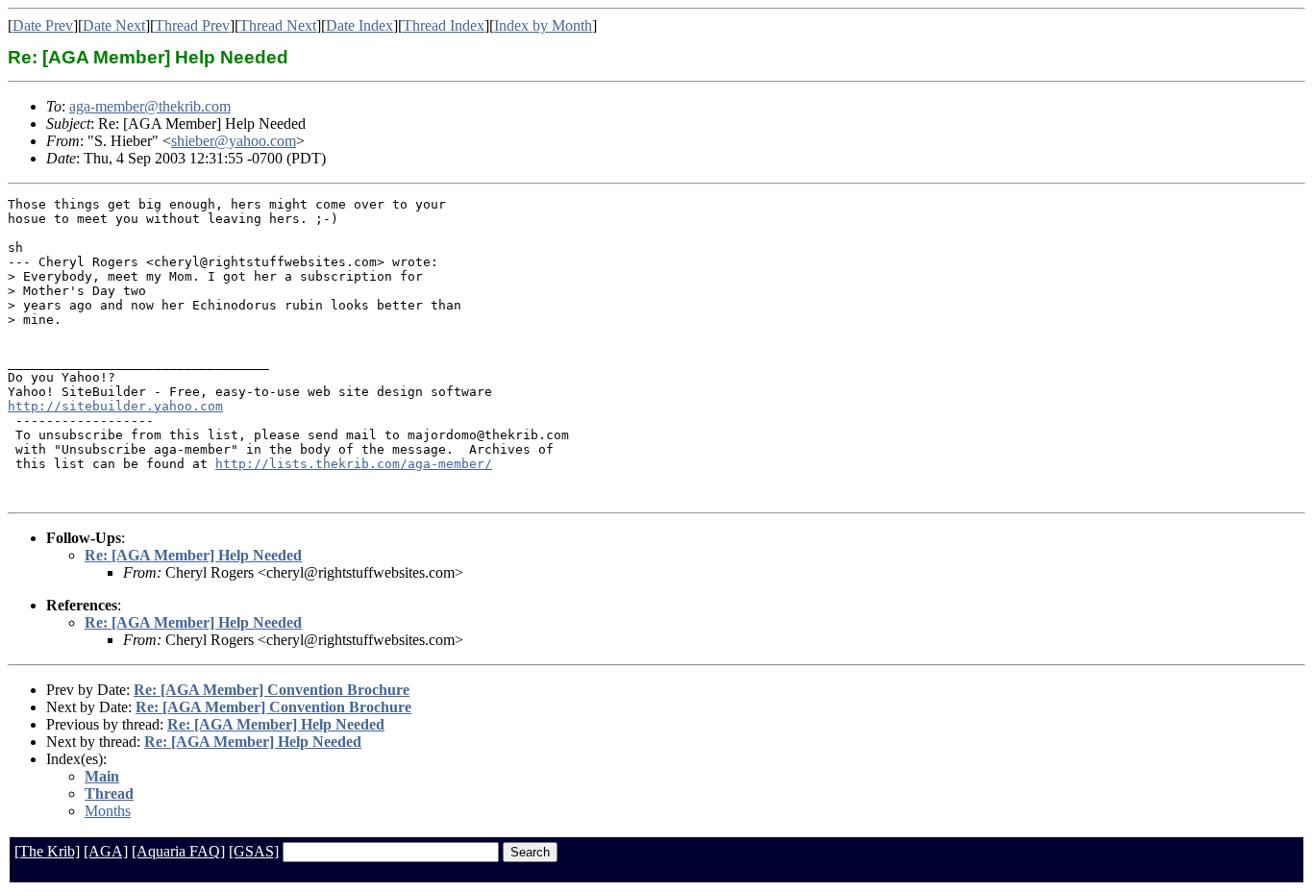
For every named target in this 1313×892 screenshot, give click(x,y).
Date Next (114, 25)
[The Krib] (47, 851)
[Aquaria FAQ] (178, 851)
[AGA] (106, 851)
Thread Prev (192, 25)
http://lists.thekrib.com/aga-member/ (353, 464)
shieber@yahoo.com (233, 141)
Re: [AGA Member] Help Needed (193, 555)
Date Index (359, 25)
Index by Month (543, 25)
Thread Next (277, 25)
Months (108, 811)
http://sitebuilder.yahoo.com (115, 406)
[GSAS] (254, 851)
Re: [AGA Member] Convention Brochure (271, 689)
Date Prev (42, 25)
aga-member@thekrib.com (150, 106)
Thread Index (443, 25)
